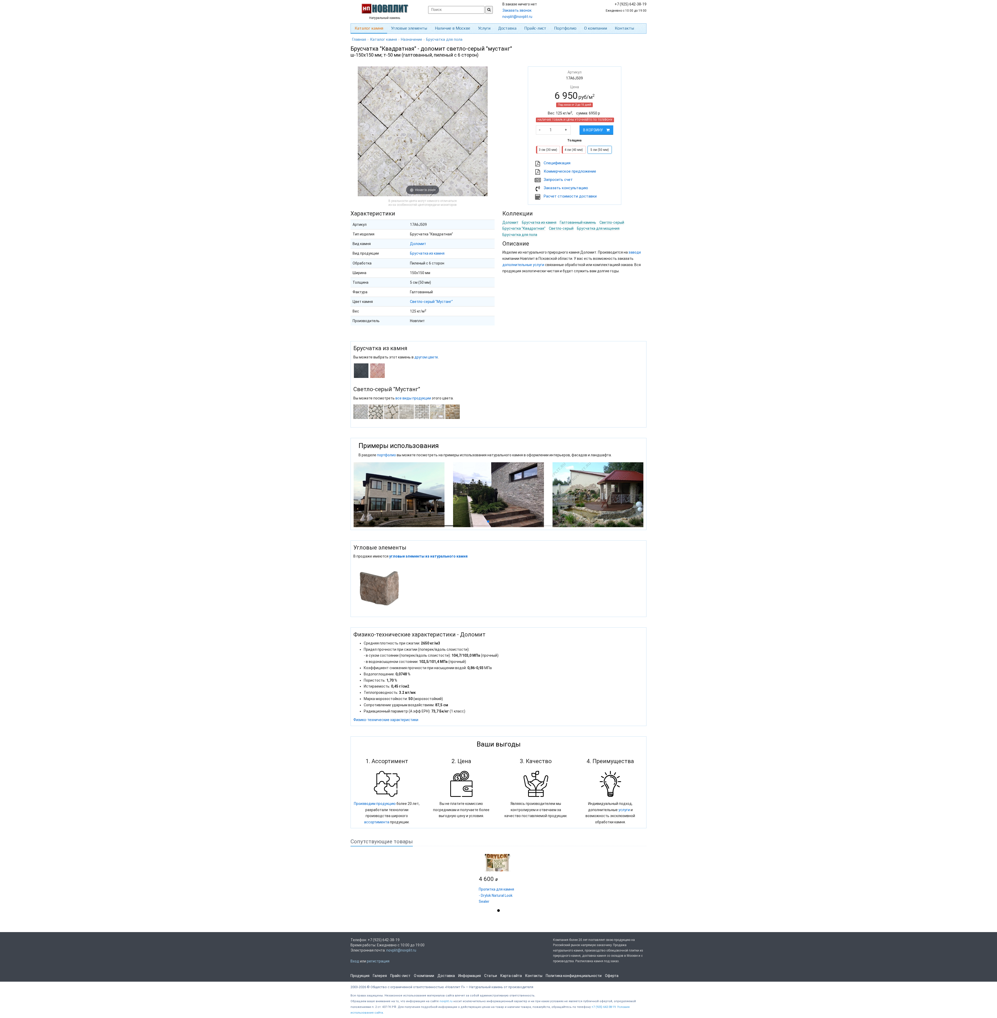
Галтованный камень (578, 222)
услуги (624, 810)
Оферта (611, 976)
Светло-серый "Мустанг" (431, 302)
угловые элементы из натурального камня (428, 556)
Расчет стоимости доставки (570, 196)
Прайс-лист (535, 28)
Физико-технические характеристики (385, 720)
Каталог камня (369, 28)
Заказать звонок (516, 10)
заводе (635, 252)
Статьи (490, 976)
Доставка (507, 28)
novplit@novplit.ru (517, 17)
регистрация (378, 961)
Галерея (380, 976)
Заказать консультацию (566, 188)
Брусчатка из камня (427, 253)
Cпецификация (557, 163)
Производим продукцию (375, 804)
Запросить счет (558, 179)
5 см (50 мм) (599, 150)
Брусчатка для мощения (598, 228)
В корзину (593, 130)
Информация (469, 976)
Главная (359, 39)
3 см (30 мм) (548, 150)
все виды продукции (413, 398)
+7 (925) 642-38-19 (603, 1007)
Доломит (418, 244)
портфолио (386, 455)
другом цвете (426, 357)
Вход (355, 961)
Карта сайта (511, 976)
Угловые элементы (409, 28)
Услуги (484, 28)
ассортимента (376, 822)
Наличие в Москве (452, 28)
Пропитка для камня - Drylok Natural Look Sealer (496, 895)
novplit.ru (446, 1001)
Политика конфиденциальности (574, 976)
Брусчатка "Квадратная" (523, 228)
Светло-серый (611, 222)
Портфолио (565, 28)
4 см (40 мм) (573, 150)
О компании (595, 28)
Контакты (624, 28)
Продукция (360, 976)
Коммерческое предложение (570, 171)
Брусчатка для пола (519, 235)
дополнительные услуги (523, 265)
